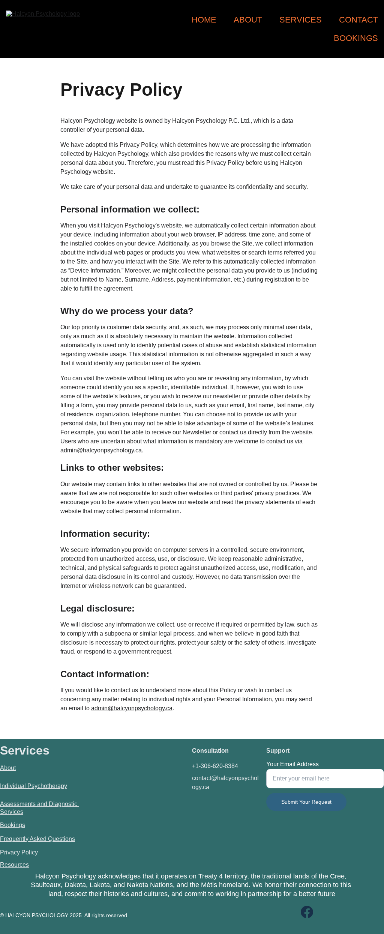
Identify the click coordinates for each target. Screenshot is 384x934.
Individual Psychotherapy (33, 786)
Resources (14, 865)
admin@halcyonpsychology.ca (101, 450)
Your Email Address (292, 764)
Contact (358, 19)
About (248, 19)
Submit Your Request (306, 802)
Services (300, 19)
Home (204, 19)
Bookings (356, 38)
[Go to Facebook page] (307, 912)
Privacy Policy (19, 852)
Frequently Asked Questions (37, 839)
